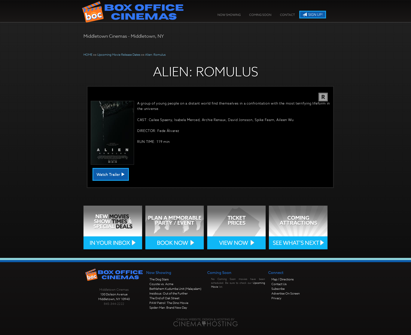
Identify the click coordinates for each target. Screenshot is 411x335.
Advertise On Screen (285, 293)
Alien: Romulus (155, 54)
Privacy (276, 298)
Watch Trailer (109, 175)
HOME (87, 54)
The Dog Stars (159, 279)
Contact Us (279, 284)
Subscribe (278, 289)
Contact (287, 15)
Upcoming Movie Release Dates (118, 54)
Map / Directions (282, 279)
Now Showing (229, 15)
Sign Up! (315, 14)
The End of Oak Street (164, 298)
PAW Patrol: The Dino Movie (168, 303)
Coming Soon (260, 15)
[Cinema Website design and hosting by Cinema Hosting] (205, 322)
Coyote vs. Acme (161, 284)
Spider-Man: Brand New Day (168, 307)
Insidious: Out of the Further (168, 293)
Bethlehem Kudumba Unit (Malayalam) (175, 289)
